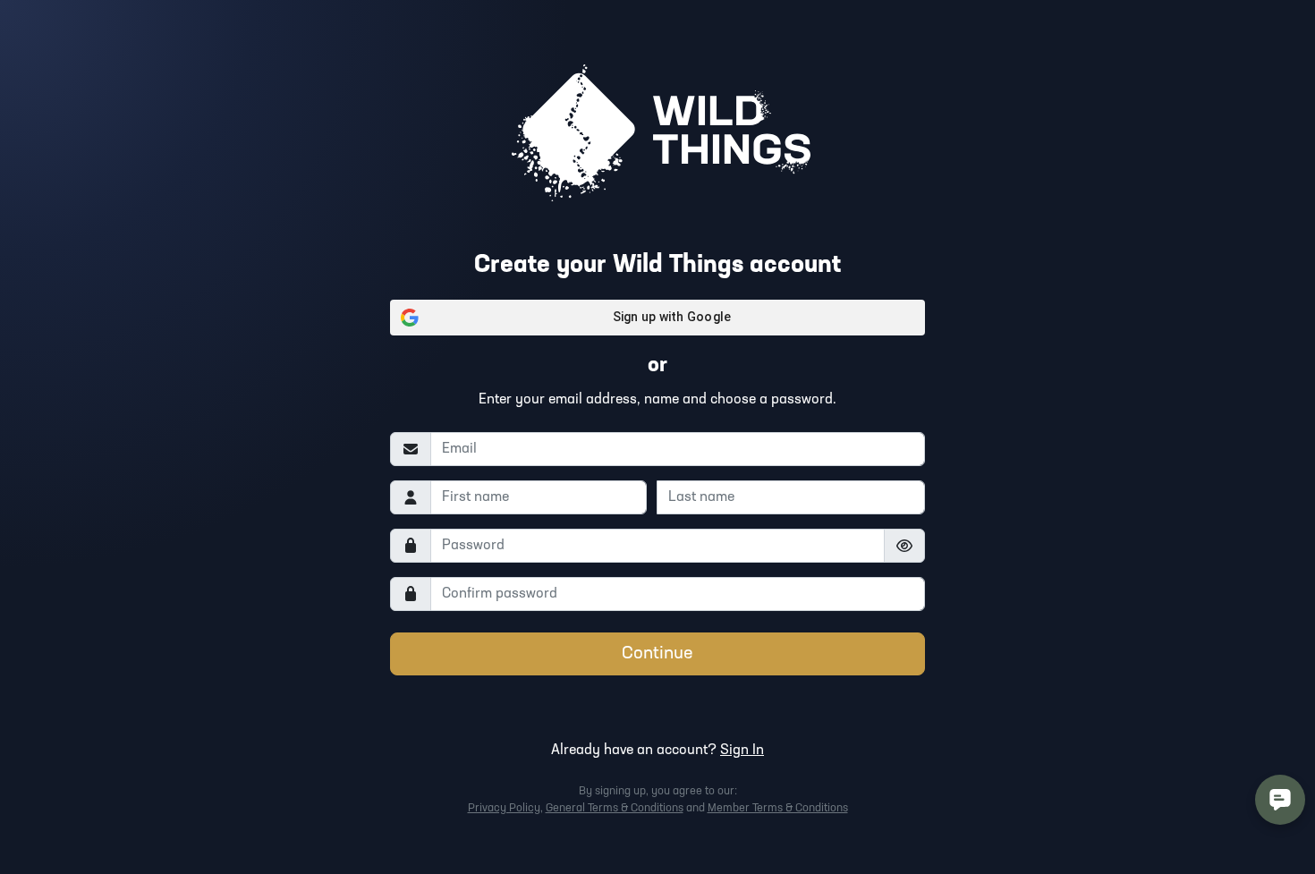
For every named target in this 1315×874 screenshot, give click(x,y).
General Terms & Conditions (614, 808)
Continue (657, 654)
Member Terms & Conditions (778, 808)
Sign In (742, 750)
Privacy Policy (504, 808)
